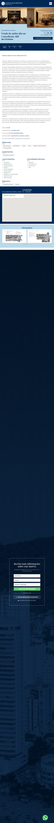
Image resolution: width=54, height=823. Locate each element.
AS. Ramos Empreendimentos (16, 133)
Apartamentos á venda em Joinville (20, 135)
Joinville (13, 30)
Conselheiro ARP (15, 130)
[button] (50, 3)
